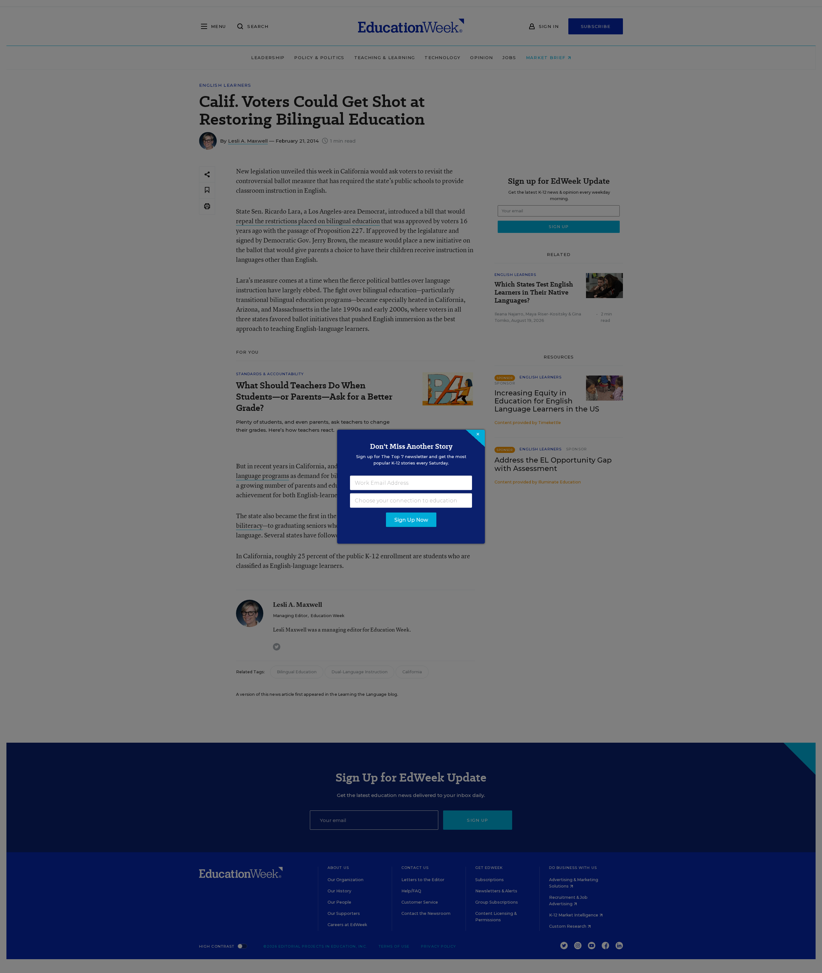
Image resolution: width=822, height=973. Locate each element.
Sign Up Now (411, 520)
